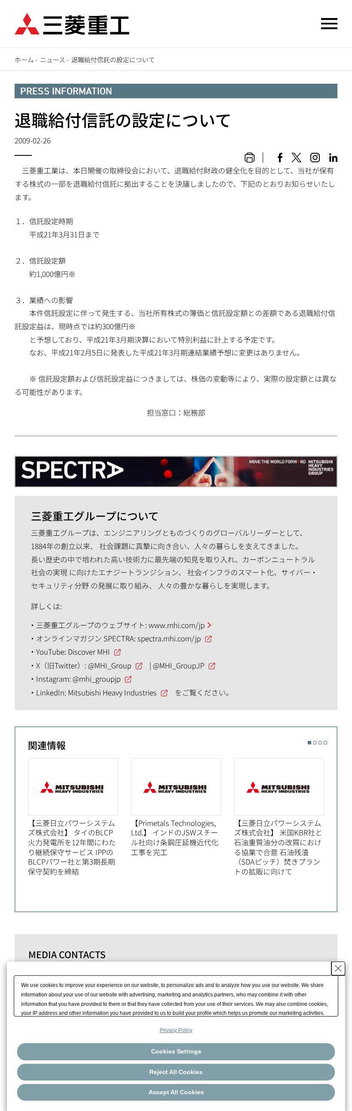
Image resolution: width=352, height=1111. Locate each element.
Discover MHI (89, 651)
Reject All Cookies (176, 1072)
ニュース (52, 59)
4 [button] (325, 742)
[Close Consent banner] (338, 968)
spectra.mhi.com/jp (169, 638)
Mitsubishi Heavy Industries (112, 692)
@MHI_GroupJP (178, 665)
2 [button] (314, 742)
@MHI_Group (109, 665)
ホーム (24, 59)
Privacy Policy (176, 1030)
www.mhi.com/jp (177, 624)
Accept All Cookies (176, 1092)
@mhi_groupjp (97, 678)
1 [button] (309, 742)
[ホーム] (72, 22)
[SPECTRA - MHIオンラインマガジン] (176, 467)
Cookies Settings (176, 1051)
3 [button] (320, 742)
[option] (79, 817)
